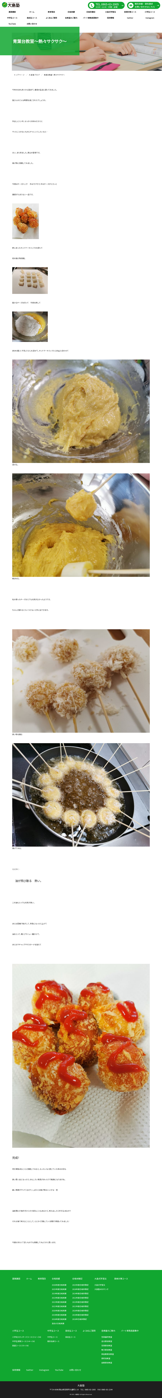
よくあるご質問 (51, 18)
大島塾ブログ (34, 75)
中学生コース (12, 18)
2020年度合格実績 (59, 1310)
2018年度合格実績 (59, 1319)
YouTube (12, 23)
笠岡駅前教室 (106, 1345)
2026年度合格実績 (59, 1285)
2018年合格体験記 (79, 1319)
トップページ (19, 75)
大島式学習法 (110, 12)
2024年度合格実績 (59, 1293)
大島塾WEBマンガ (101, 1289)
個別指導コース (53, 1341)
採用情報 (110, 18)
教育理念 (51, 12)
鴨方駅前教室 (106, 1350)
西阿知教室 (105, 1358)
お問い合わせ (32, 23)
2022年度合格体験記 (80, 1297)
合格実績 (71, 12)
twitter (130, 18)
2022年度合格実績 (59, 1302)
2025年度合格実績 (59, 1289)
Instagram (150, 18)
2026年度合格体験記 (80, 1289)
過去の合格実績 (58, 1323)
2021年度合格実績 (59, 1306)
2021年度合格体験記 (80, 1306)
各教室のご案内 (71, 18)
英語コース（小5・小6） (20, 1345)
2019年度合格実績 (59, 1315)
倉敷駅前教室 (106, 1362)
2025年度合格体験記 (80, 1285)
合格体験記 (90, 12)
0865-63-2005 (90, 1389)
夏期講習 (12, 12)
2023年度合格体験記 (80, 1302)
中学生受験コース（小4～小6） (23, 1341)
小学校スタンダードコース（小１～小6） (26, 1337)
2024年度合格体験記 (80, 1293)
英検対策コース (130, 12)
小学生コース (150, 12)
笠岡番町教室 (106, 1337)
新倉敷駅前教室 (107, 1354)
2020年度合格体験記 (80, 1310)
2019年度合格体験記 (80, 1315)
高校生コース (32, 18)
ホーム (31, 12)
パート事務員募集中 (91, 18)
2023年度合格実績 (59, 1297)
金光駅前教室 (106, 1341)
